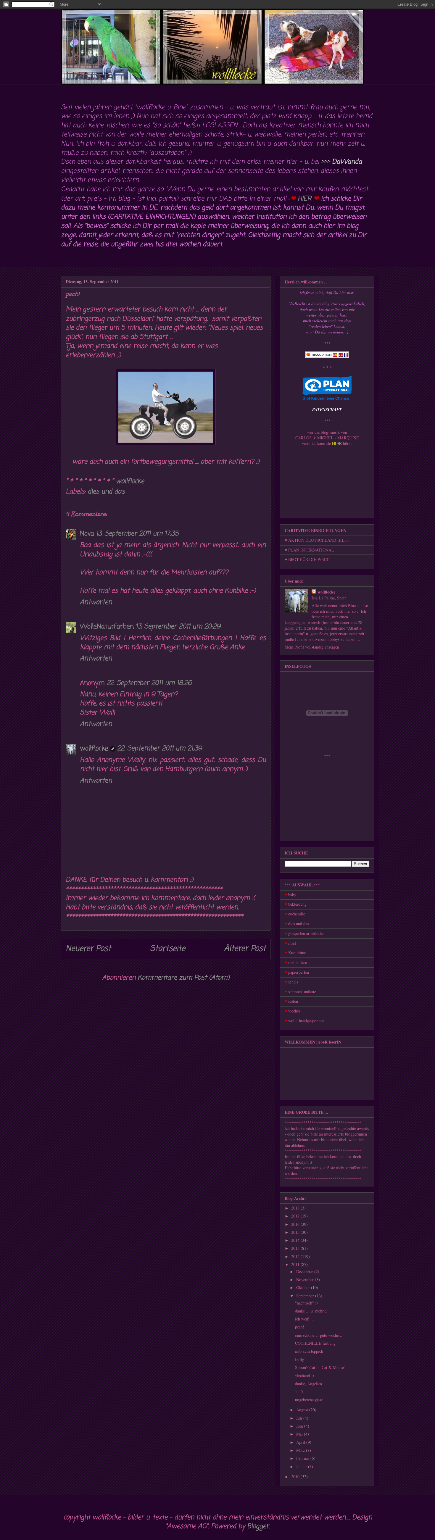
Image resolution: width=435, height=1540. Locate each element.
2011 (296, 1264)
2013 (296, 1248)
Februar (303, 1458)
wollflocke (94, 749)
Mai (300, 1434)
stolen (293, 1001)
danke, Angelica (308, 1383)
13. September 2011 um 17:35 (137, 534)
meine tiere (297, 962)
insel (292, 943)
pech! (299, 1327)
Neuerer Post (88, 949)
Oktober (303, 1287)
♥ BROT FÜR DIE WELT (307, 559)
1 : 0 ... (301, 1391)
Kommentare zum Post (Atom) (183, 978)
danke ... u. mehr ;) (311, 1311)
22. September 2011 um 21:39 (159, 749)
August (302, 1409)
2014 (296, 1240)
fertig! (300, 1359)
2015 (296, 1232)
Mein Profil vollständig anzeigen (312, 647)
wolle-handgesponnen (306, 1020)
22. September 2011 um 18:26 (149, 683)
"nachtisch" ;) (306, 1303)
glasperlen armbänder (306, 933)
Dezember (305, 1271)
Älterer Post (245, 949)
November (305, 1279)
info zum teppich (309, 1351)
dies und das (106, 492)
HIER (304, 199)
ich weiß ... (304, 1319)
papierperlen (298, 972)
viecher (294, 1011)
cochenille (296, 914)
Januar (302, 1466)
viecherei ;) (304, 1375)
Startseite (167, 949)
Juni (300, 1426)
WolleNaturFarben (107, 627)
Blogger (258, 1526)
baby (292, 894)
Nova (87, 534)
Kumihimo (297, 952)
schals (293, 982)
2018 (296, 1208)
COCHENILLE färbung (315, 1343)
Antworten (96, 602)
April (301, 1442)
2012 (296, 1256)
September (305, 1296)
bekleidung (297, 904)
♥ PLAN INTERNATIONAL (309, 550)
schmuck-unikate (302, 991)
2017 (296, 1216)
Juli (299, 1418)
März (301, 1450)
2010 (296, 1476)
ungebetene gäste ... (311, 1399)
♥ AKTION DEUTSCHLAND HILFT (317, 540)
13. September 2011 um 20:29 (178, 627)
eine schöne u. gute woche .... (320, 1335)
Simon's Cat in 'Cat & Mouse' (320, 1367)
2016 (296, 1224)
